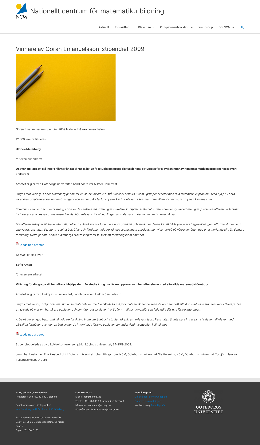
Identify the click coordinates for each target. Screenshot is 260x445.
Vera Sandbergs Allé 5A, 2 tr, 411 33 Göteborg (40, 409)
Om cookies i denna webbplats (151, 396)
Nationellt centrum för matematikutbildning (97, 11)
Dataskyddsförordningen (148, 401)
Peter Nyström (158, 405)
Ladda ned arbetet (31, 245)
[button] (130, 27)
